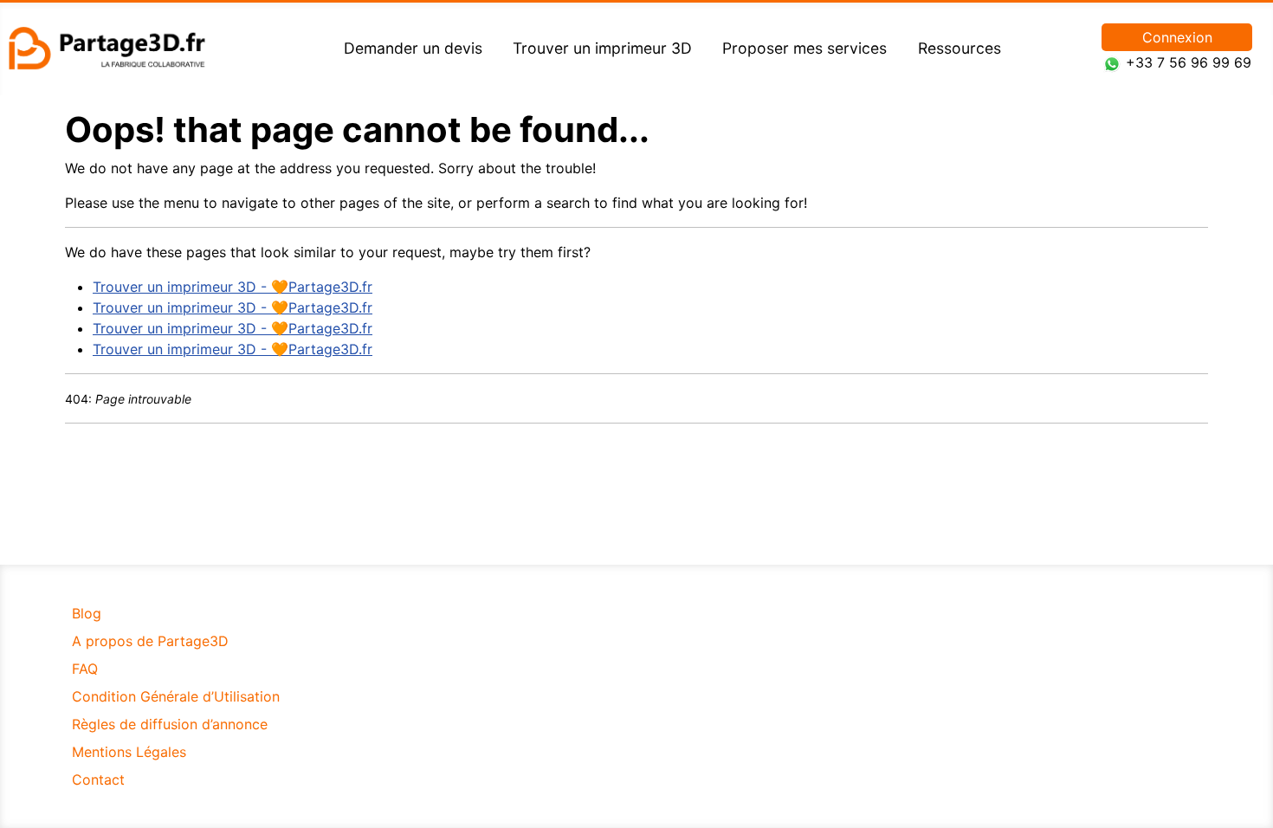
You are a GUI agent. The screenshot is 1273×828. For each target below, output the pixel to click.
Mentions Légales (129, 751)
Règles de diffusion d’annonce (170, 724)
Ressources (959, 48)
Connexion (1177, 37)
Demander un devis (413, 48)
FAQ (85, 668)
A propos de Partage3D (150, 641)
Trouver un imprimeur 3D (602, 48)
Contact (98, 779)
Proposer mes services (804, 48)
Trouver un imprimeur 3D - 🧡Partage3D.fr (232, 286)
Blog (86, 613)
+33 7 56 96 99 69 (1188, 62)
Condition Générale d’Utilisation (176, 696)
